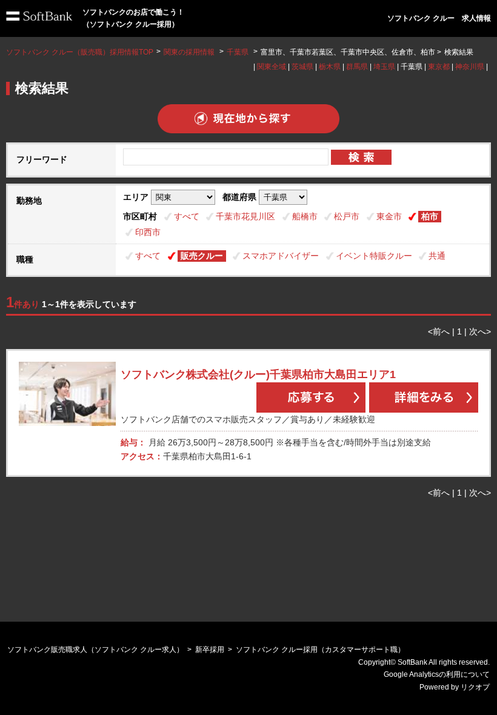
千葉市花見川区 (245, 216)
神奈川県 (469, 66)
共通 (437, 256)
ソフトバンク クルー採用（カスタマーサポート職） (320, 649)
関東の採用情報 (190, 52)
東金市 (389, 216)
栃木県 (330, 66)
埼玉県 (384, 66)
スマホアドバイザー (280, 256)
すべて (186, 216)
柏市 (429, 216)
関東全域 (271, 66)
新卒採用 (209, 649)
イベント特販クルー (374, 256)
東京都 (439, 66)
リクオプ (475, 687)
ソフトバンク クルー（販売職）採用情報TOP (79, 52)
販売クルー (202, 256)
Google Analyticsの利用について (437, 674)
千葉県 (237, 52)
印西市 (148, 232)
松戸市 (346, 216)
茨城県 (302, 66)
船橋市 (305, 216)
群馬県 (357, 66)
